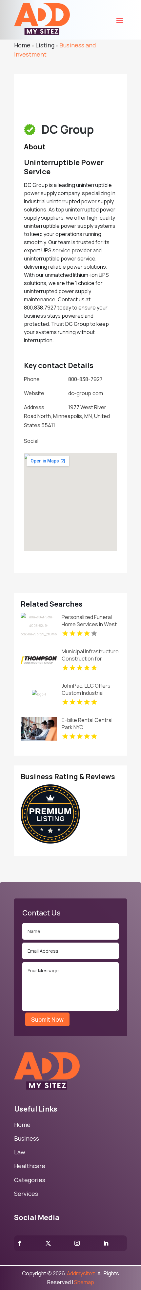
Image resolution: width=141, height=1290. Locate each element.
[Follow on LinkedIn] (106, 1243)
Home (22, 45)
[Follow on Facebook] (19, 1243)
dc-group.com (85, 393)
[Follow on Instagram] (77, 1243)
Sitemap (84, 1282)
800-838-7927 (85, 379)
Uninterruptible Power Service (64, 167)
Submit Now (47, 1019)
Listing (44, 45)
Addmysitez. (81, 1273)
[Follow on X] (48, 1243)
